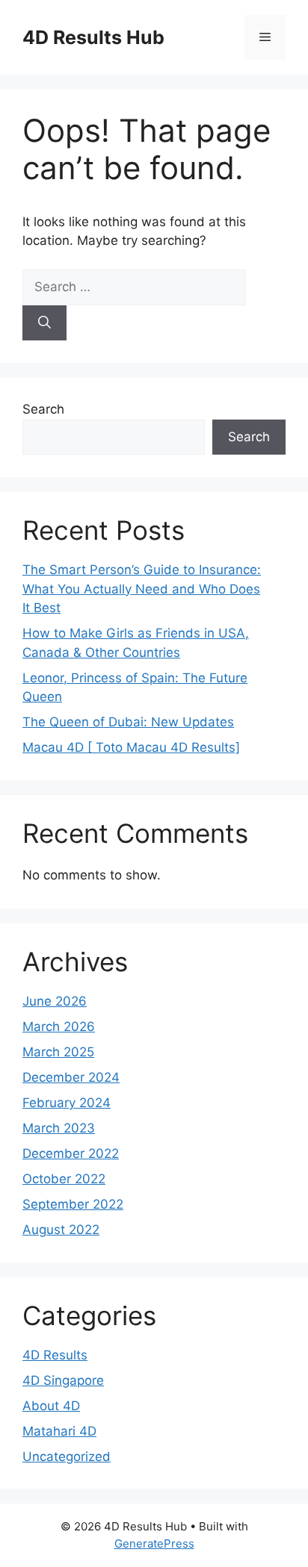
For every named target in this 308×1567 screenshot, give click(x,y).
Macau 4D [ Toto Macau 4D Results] (131, 747)
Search (43, 409)
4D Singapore (63, 1380)
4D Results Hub (93, 37)
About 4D (51, 1405)
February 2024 (66, 1102)
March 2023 (58, 1128)
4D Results (54, 1355)
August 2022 (60, 1229)
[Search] (44, 323)
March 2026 (58, 1026)
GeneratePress (154, 1543)
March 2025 (58, 1051)
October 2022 (63, 1178)
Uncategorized (66, 1456)
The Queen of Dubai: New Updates (128, 721)
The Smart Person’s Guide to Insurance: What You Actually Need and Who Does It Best (141, 588)
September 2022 (72, 1204)
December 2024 (71, 1077)
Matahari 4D (59, 1431)
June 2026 (54, 1001)
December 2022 (70, 1153)
